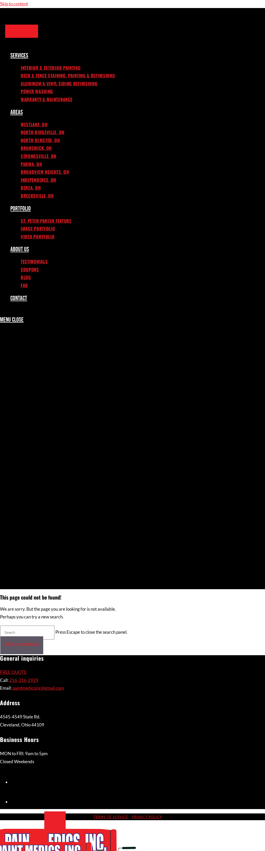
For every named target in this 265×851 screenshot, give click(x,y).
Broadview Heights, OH (47, 461)
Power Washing (38, 376)
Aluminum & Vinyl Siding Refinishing (63, 366)
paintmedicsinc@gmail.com (38, 688)
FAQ (25, 575)
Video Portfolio (39, 527)
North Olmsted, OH (42, 423)
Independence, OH (40, 470)
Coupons (31, 556)
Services (20, 338)
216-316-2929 (23, 680)
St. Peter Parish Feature (48, 508)
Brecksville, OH (38, 489)
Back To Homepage (22, 643)
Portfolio (21, 499)
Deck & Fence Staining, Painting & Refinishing (73, 357)
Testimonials (35, 546)
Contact (19, 584)
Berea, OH (31, 480)
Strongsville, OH (40, 442)
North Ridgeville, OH (44, 413)
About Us (20, 537)
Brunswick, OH (37, 433)
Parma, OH (32, 452)
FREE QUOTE (13, 672)
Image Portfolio (39, 518)
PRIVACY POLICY (147, 817)
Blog (26, 565)
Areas (16, 395)
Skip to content (14, 3)
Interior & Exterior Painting (53, 347)
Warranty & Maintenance (49, 385)
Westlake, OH (35, 404)
